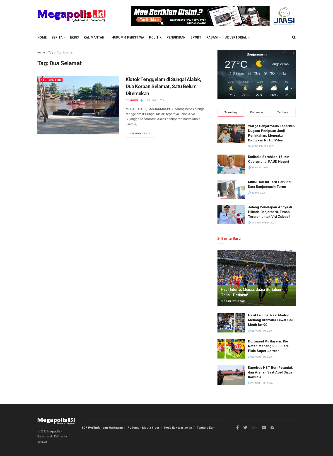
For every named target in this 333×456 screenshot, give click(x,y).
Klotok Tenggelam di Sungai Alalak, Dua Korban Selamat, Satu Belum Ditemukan (163, 86)
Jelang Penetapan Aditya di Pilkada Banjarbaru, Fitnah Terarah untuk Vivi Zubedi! (270, 212)
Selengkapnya (140, 133)
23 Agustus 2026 (234, 301)
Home (42, 37)
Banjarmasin (51, 80)
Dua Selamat (65, 52)
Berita (57, 37)
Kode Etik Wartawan (178, 427)
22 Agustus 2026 (262, 383)
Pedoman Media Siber (143, 427)
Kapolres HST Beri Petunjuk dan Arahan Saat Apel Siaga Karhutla (270, 372)
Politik (155, 37)
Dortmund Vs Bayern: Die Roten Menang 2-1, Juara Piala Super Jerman (268, 346)
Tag (50, 52)
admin (134, 100)
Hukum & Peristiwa (128, 37)
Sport (196, 37)
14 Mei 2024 (150, 100)
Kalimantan (94, 37)
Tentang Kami (206, 427)
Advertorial (236, 37)
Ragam (212, 37)
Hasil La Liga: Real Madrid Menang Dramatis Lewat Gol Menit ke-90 (270, 320)
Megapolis (53, 431)
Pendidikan (176, 37)
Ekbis (74, 37)
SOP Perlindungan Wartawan (102, 427)
